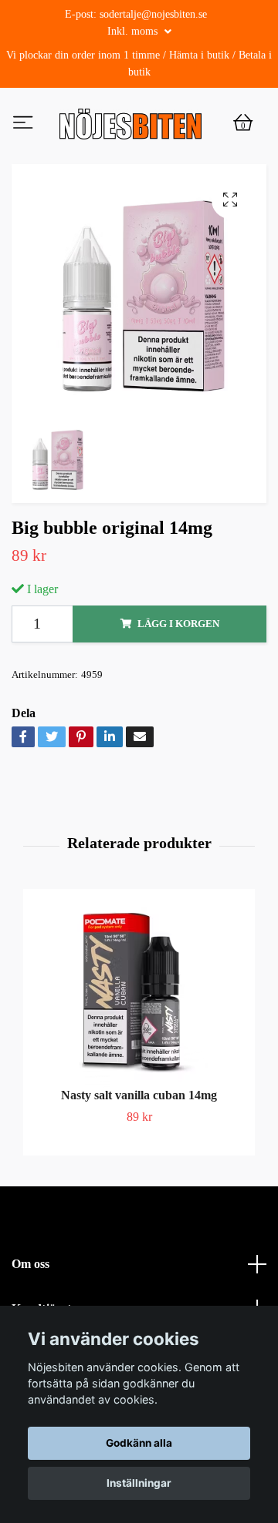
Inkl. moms (134, 31)
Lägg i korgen (178, 688)
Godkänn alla (139, 1443)
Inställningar (139, 1483)
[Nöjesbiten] (133, 156)
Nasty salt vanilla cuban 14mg (139, 1159)
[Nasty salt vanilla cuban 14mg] (139, 1056)
